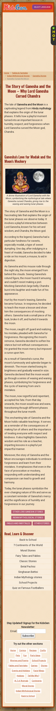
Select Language (42, 7)
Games (34, 665)
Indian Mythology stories (28, 577)
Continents (37, 681)
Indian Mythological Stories (18, 76)
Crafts (43, 650)
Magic (41, 671)
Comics (22, 650)
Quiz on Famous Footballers (28, 587)
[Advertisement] (28, 42)
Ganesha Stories (39, 76)
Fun (25, 655)
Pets (18, 655)
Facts (35, 671)
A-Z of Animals (21, 681)
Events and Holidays (21, 671)
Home (6, 73)
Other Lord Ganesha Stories (28, 512)
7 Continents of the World (28, 545)
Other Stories (41, 523)
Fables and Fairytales (18, 523)
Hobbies (20, 676)
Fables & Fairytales (20, 73)
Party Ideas (35, 655)
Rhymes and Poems (19, 660)
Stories (44, 665)
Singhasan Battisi (28, 571)
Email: (13, 631)
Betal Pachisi (28, 566)
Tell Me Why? (33, 676)
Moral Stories (28, 550)
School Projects (28, 582)
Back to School (28, 539)
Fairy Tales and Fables (28, 555)
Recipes (33, 650)
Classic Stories (28, 561)
